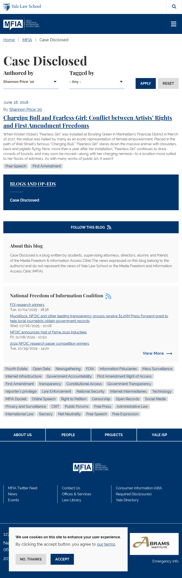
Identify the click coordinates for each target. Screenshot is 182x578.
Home (9, 39)
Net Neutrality (69, 414)
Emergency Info (165, 561)
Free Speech (16, 166)
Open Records (127, 399)
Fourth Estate (16, 369)
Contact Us (71, 488)
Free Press (102, 406)
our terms (106, 544)
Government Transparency (129, 384)
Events (13, 500)
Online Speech (43, 399)
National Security (91, 391)
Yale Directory (127, 500)
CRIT (55, 406)
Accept (62, 559)
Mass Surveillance (157, 369)
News (12, 494)
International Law (20, 414)
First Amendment (47, 166)
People (68, 435)
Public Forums (77, 406)
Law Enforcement (56, 391)
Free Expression (125, 414)
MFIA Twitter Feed (22, 488)
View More (153, 353)
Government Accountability (69, 376)
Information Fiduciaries (118, 369)
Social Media (155, 399)
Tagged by (81, 73)
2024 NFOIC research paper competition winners (49, 343)
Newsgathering (68, 369)
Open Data (41, 369)
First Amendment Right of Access (124, 376)
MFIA (27, 39)
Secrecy (46, 414)
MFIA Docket (16, 399)
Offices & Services (76, 494)
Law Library (71, 500)
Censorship (101, 399)
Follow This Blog (88, 227)
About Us (23, 435)
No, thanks (31, 559)
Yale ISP (159, 435)
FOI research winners (27, 305)
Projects (114, 435)
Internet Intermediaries (128, 391)
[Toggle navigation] (173, 24)
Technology (162, 391)
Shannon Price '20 (25, 109)
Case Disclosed (54, 39)
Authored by (18, 73)
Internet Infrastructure (23, 376)
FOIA (90, 369)
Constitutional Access (84, 384)
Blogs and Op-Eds (33, 184)
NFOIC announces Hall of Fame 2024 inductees (48, 332)
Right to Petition (73, 399)
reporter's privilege (21, 391)
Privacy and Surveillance (26, 406)
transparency (50, 384)
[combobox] (30, 83)
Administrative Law (132, 406)
